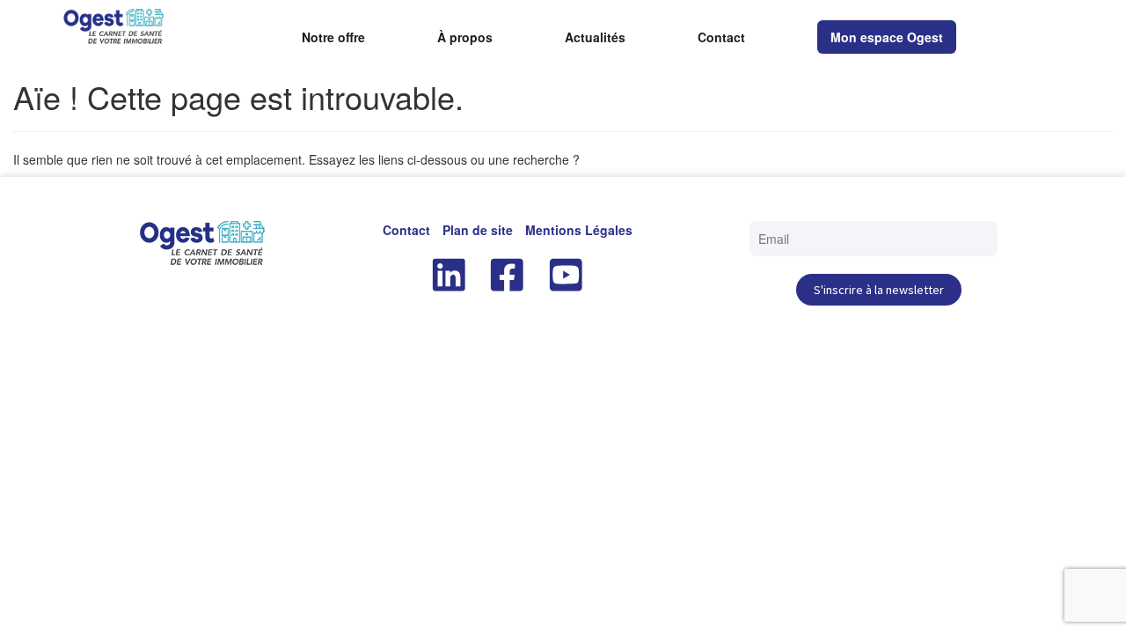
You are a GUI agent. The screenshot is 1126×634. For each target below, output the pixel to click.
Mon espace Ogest (886, 37)
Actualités (595, 37)
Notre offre (333, 37)
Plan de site (477, 230)
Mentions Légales (578, 230)
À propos (465, 37)
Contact (721, 37)
